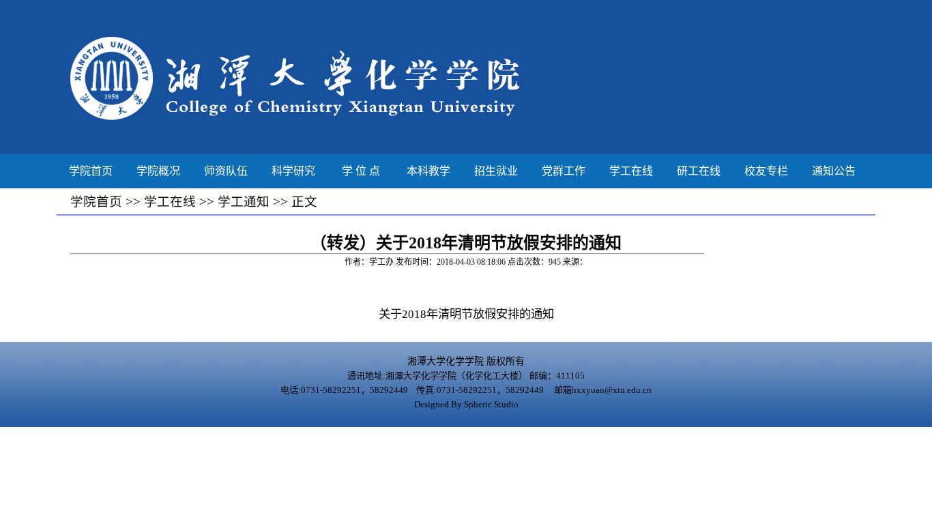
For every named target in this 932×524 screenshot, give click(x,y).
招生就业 (496, 171)
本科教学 (428, 171)
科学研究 (293, 171)
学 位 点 (361, 171)
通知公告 (834, 171)
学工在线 (631, 171)
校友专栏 (766, 171)
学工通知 (244, 201)
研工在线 (698, 171)
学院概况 (158, 171)
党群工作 (563, 171)
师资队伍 (226, 171)
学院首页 (91, 171)
